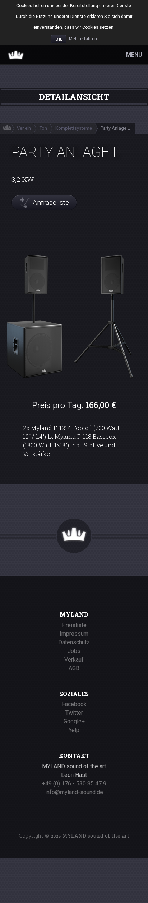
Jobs (74, 651)
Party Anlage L (115, 128)
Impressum (74, 633)
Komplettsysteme (73, 128)
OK (58, 39)
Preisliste (74, 625)
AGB (74, 668)
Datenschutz (74, 642)
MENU (134, 54)
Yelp (74, 730)
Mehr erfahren (83, 38)
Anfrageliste (51, 202)
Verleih (24, 128)
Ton (43, 128)
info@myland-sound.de (74, 792)
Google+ (74, 721)
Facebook (74, 704)
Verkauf (74, 659)
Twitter (74, 712)
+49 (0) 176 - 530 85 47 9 (74, 783)
